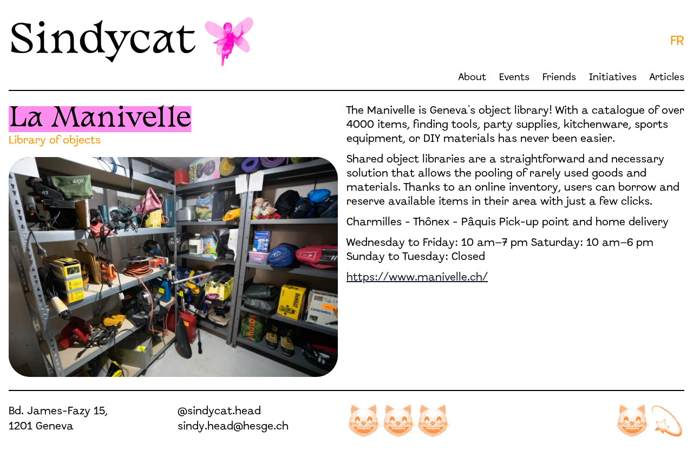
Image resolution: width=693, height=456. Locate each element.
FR (677, 42)
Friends (559, 78)
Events (514, 78)
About (472, 78)
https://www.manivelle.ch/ (417, 278)
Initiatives (613, 78)
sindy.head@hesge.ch (233, 427)
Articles (667, 78)
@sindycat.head (219, 412)
